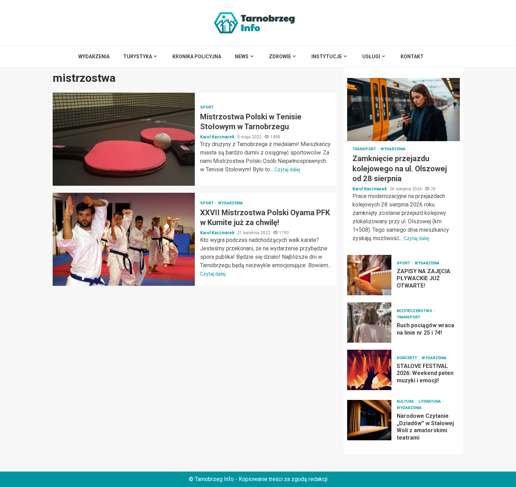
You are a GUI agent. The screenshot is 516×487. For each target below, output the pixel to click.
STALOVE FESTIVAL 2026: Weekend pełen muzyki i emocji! (369, 370)
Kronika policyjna (196, 56)
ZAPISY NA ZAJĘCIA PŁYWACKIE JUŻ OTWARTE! (369, 275)
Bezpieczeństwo (415, 311)
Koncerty (407, 358)
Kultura (406, 401)
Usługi (371, 56)
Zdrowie (280, 56)
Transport (364, 149)
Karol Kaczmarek (218, 136)
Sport (206, 107)
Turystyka (137, 56)
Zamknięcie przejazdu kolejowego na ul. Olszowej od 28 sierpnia (403, 109)
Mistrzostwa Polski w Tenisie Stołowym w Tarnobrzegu (124, 139)
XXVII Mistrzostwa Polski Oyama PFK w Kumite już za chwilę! (124, 239)
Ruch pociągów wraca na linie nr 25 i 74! (369, 322)
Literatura (430, 401)
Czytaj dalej (287, 169)
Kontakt (412, 56)
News (242, 56)
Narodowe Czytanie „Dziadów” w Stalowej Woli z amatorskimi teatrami (369, 420)
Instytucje (326, 56)
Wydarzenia (94, 56)
